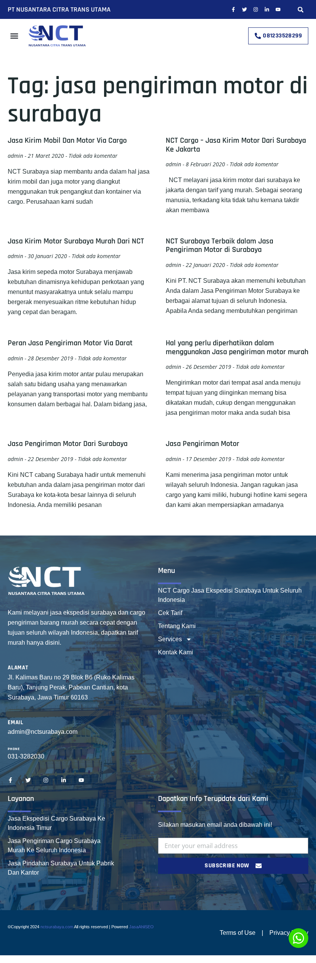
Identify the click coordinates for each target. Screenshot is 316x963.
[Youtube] (278, 9)
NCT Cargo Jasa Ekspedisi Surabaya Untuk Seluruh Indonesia (230, 595)
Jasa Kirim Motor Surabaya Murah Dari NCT (76, 241)
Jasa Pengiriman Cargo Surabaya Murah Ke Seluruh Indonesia (54, 845)
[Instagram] (255, 9)
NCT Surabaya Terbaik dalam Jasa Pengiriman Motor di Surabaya (219, 245)
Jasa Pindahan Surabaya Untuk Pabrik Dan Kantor (61, 868)
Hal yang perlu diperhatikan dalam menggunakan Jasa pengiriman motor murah (237, 347)
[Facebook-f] (233, 9)
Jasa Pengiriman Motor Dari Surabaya (68, 444)
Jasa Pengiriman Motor (202, 444)
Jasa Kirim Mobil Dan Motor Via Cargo (67, 140)
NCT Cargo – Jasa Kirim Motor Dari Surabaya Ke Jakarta (236, 144)
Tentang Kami (177, 626)
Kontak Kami (175, 652)
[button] (300, 9)
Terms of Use (237, 932)
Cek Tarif (170, 613)
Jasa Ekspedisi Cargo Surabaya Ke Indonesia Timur (56, 823)
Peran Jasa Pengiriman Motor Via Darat (70, 343)
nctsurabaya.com (56, 926)
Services (170, 639)
